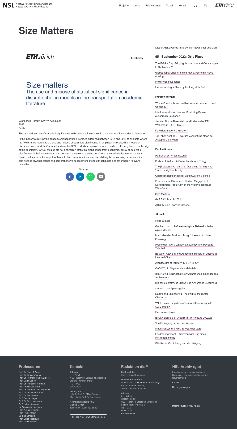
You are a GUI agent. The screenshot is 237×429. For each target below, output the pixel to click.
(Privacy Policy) (186, 405)
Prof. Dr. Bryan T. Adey (29, 371)
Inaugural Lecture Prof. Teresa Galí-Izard (178, 328)
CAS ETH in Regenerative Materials (175, 268)
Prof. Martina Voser (28, 421)
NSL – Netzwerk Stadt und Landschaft (29, 5)
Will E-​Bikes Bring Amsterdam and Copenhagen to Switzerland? (183, 304)
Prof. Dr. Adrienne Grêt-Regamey (34, 389)
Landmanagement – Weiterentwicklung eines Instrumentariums (180, 335)
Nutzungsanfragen (181, 387)
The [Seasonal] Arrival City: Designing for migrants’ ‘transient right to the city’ (184, 168)
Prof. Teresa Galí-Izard (29, 386)
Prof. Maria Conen (27, 380)
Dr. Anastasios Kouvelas (30, 406)
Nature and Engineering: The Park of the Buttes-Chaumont (182, 295)
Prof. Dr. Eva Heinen (28, 395)
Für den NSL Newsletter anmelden (88, 416)
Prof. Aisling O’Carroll (29, 409)
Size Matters (162, 193)
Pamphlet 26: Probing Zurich (171, 155)
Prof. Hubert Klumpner (29, 404)
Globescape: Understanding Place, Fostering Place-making (184, 74)
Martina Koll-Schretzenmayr (147, 382)
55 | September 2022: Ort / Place (179, 56)
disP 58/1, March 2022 (168, 199)
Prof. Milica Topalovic (29, 418)
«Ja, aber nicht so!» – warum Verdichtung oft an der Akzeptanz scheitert (184, 137)
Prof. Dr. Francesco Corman (32, 383)
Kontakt (175, 382)
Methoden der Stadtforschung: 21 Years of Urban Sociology (183, 237)
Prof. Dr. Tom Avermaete (30, 374)
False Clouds (162, 220)
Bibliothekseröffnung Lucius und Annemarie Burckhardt (186, 282)
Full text (23, 128)
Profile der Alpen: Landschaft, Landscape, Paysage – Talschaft (185, 246)
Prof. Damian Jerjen (28, 398)
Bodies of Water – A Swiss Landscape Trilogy (181, 161)
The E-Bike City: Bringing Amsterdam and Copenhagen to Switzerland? (186, 65)
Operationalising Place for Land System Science (182, 175)
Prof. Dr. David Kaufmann (31, 401)
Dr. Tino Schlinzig (27, 415)
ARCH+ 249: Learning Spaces (172, 204)
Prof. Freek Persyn (27, 412)
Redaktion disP (128, 413)
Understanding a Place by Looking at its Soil (180, 87)
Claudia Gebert (77, 404)
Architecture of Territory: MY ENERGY (177, 262)
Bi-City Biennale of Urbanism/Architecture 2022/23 (183, 317)
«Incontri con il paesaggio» (170, 288)
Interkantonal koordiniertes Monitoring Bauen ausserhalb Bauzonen (180, 113)
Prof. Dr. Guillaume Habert (31, 392)
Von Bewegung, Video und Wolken (174, 323)
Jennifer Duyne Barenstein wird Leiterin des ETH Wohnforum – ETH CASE (182, 123)
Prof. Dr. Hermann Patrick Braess (34, 377)
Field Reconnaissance (167, 81)
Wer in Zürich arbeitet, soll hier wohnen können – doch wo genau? (185, 104)
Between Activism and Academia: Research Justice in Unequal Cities (186, 255)
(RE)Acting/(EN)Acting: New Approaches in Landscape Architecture (186, 275)
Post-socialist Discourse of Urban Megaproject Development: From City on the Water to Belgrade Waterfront (183, 184)
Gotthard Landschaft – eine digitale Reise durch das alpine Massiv (184, 227)
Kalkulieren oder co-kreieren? (171, 130)
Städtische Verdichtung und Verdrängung (178, 343)
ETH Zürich (222, 5)
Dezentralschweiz (165, 312)
